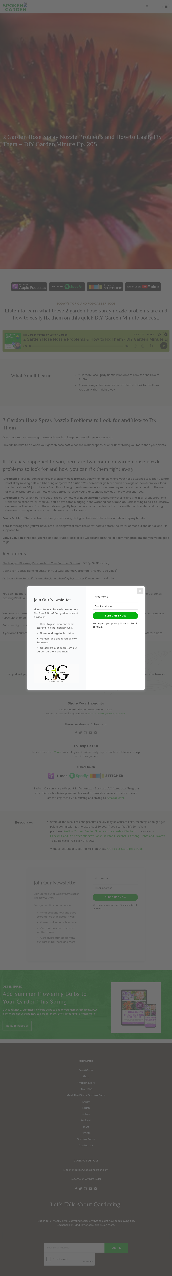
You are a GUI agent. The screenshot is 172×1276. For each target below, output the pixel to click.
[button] (56, 673)
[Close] (140, 591)
